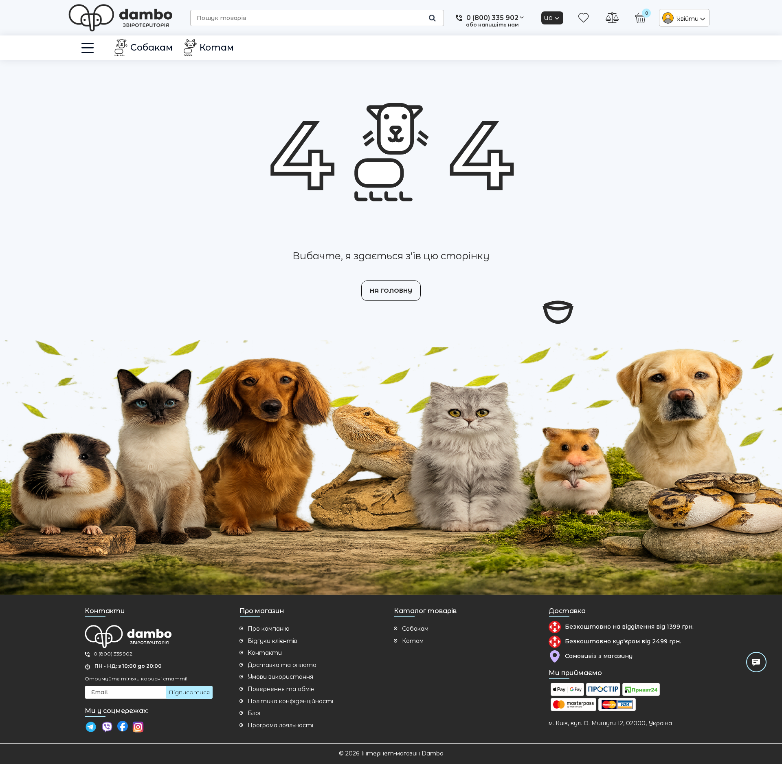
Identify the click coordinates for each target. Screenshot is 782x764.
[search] (432, 17)
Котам (413, 641)
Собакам (415, 628)
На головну (391, 290)
